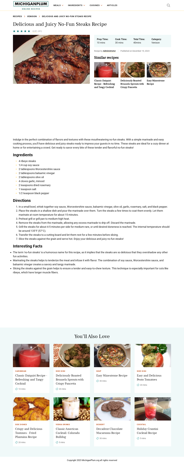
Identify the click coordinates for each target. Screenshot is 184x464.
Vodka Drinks (63, 425)
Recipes (17, 16)
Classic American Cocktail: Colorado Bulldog (68, 432)
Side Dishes (21, 425)
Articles (112, 5)
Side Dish (60, 371)
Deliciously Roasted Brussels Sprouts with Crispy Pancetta (132, 83)
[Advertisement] (92, 113)
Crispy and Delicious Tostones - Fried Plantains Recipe (28, 432)
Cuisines (95, 5)
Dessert (100, 425)
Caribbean (20, 371)
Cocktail (141, 425)
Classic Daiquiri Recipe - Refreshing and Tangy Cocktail (104, 83)
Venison (32, 16)
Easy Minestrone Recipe (112, 375)
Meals (57, 5)
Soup (98, 371)
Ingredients (75, 5)
